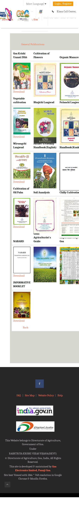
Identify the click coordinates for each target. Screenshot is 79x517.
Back (25, 327)
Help (60, 395)
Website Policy (46, 395)
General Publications (32, 44)
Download (19, 91)
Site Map (30, 395)
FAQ (18, 395)
